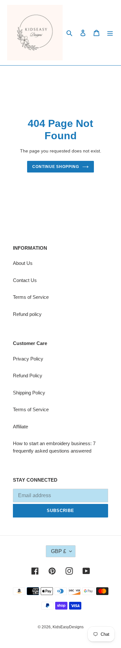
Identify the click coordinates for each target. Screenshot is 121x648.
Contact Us (25, 280)
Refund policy (27, 314)
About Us (23, 263)
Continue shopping (55, 166)
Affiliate (20, 426)
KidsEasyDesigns (68, 627)
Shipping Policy (29, 392)
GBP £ (58, 551)
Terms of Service (31, 297)
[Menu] (110, 33)
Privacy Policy (28, 358)
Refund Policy (27, 375)
